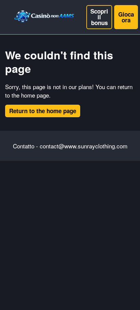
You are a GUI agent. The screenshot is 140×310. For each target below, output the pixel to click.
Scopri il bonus (99, 17)
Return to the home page (42, 111)
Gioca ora (126, 17)
